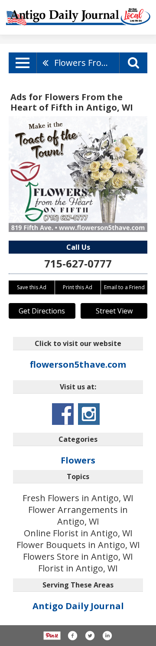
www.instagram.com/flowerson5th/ (89, 414)
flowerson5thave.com (78, 364)
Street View (114, 311)
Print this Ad (77, 287)
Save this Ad (31, 287)
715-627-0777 (78, 263)
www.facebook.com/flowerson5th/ (63, 414)
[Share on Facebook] (72, 636)
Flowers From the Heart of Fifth (86, 63)
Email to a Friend (124, 287)
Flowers (78, 460)
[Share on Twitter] (89, 636)
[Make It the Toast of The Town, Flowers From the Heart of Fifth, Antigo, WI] (78, 174)
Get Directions (42, 311)
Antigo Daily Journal (78, 606)
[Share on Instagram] (107, 636)
